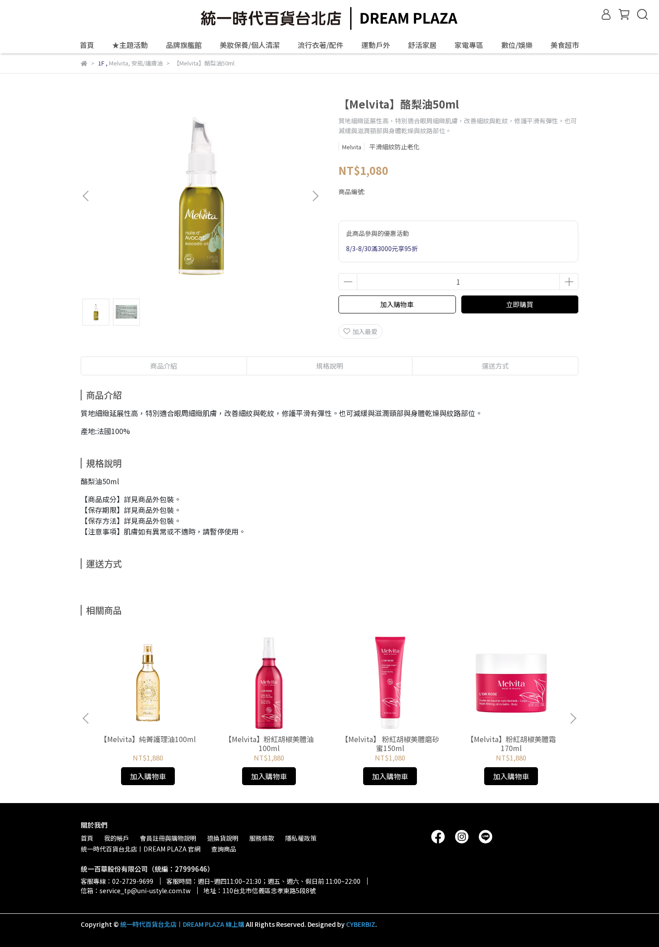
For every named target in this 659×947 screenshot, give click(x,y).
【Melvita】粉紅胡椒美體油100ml (269, 743)
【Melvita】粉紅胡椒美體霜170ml (511, 743)
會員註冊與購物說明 (168, 838)
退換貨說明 (222, 838)
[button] (315, 196)
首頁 (87, 45)
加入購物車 (397, 304)
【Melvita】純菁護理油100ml (148, 738)
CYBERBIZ (360, 924)
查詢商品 (223, 848)
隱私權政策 (300, 838)
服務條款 (261, 838)
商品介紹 (163, 365)
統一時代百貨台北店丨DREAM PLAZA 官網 (140, 848)
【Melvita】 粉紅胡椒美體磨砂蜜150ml (390, 743)
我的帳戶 (116, 838)
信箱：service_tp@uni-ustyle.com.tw (136, 890)
